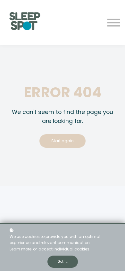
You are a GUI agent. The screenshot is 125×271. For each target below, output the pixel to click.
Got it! (63, 261)
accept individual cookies (63, 249)
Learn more (20, 249)
